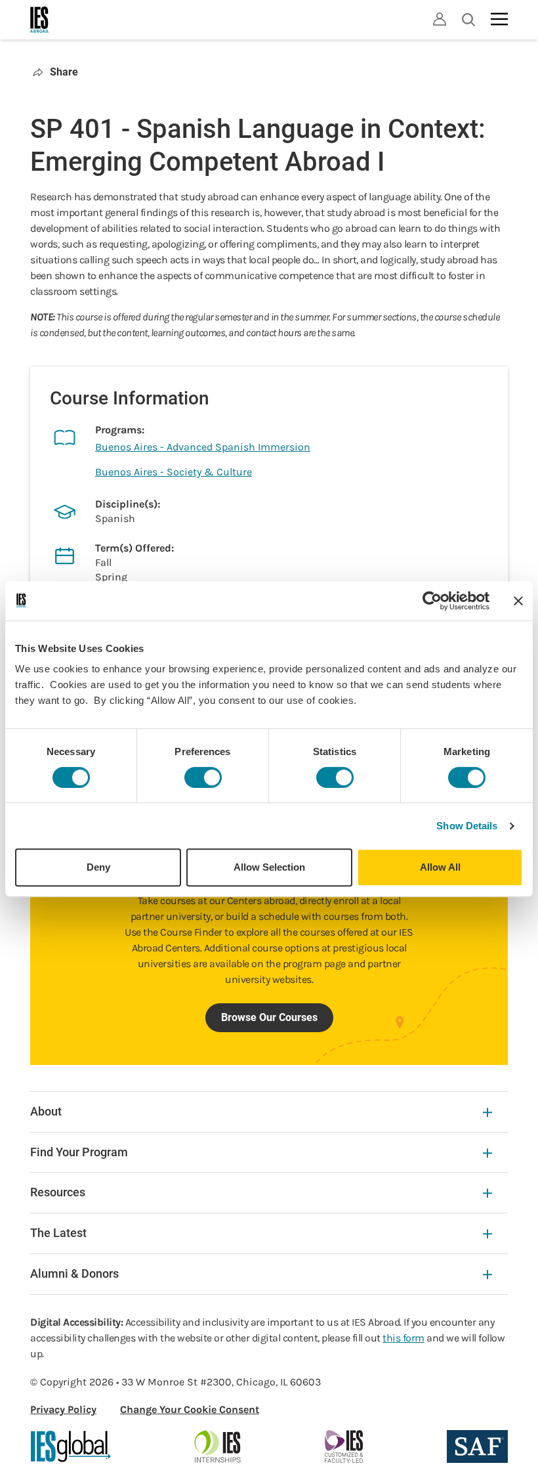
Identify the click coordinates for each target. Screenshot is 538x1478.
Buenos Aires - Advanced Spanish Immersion (202, 447)
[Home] (40, 20)
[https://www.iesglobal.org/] (71, 1446)
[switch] (203, 777)
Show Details (466, 825)
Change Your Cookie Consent (189, 1409)
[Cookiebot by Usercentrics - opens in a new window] (432, 601)
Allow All (440, 867)
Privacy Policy (63, 1409)
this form (403, 1338)
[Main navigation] (499, 19)
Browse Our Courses (269, 1017)
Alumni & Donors (74, 1273)
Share (64, 72)
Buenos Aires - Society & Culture (173, 472)
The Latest (58, 1233)
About (46, 1111)
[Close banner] (518, 600)
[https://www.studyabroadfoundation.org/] (477, 1446)
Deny (98, 867)
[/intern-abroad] (218, 1446)
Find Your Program (79, 1152)
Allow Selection (269, 867)
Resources (57, 1192)
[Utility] (439, 19)
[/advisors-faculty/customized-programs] (344, 1446)
